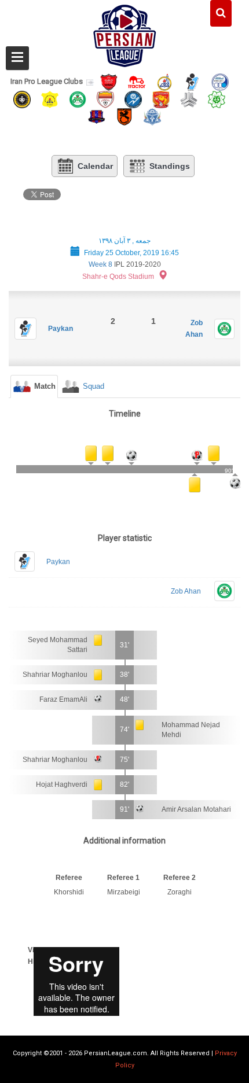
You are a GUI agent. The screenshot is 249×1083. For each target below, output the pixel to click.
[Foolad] (105, 98)
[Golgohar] (133, 98)
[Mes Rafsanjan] (124, 116)
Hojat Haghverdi (61, 784)
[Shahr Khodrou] (161, 98)
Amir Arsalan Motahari (196, 809)
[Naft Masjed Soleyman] (164, 81)
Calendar (95, 166)
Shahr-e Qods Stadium (118, 276)
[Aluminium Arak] (152, 116)
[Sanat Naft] (49, 98)
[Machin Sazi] (216, 98)
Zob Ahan (186, 591)
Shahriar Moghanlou (55, 675)
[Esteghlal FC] (220, 81)
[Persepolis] (109, 81)
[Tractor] (136, 81)
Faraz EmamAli (63, 699)
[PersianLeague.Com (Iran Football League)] (124, 33)
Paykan (60, 329)
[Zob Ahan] (77, 98)
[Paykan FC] (192, 81)
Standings (169, 166)
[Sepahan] (22, 98)
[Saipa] (188, 99)
